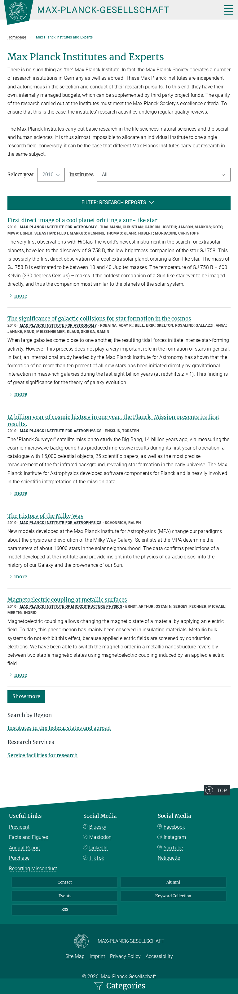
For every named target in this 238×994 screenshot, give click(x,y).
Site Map (75, 956)
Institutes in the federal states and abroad (59, 728)
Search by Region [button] (29, 715)
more (20, 296)
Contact (65, 882)
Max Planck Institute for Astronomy (58, 227)
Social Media (100, 816)
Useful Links (25, 816)
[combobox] (164, 174)
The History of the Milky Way (45, 516)
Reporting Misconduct (33, 868)
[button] (26, 696)
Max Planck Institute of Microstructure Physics (71, 606)
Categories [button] (124, 986)
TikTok (96, 858)
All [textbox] (105, 174)
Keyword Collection (173, 895)
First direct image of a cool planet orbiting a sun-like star (82, 220)
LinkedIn (98, 848)
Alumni (173, 882)
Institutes (81, 174)
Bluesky (97, 827)
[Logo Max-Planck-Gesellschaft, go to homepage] (105, 12)
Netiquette (169, 858)
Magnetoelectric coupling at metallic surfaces (67, 599)
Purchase (19, 858)
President (19, 827)
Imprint (97, 956)
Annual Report (24, 848)
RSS (64, 909)
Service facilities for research (42, 755)
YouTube (173, 848)
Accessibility (159, 956)
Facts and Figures (28, 837)
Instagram (175, 837)
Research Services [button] (30, 742)
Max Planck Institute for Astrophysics (61, 431)
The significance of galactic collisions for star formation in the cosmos (99, 318)
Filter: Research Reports (114, 202)
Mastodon (100, 837)
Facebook (174, 827)
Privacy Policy (125, 956)
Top (222, 790)
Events (65, 895)
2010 (48, 174)
